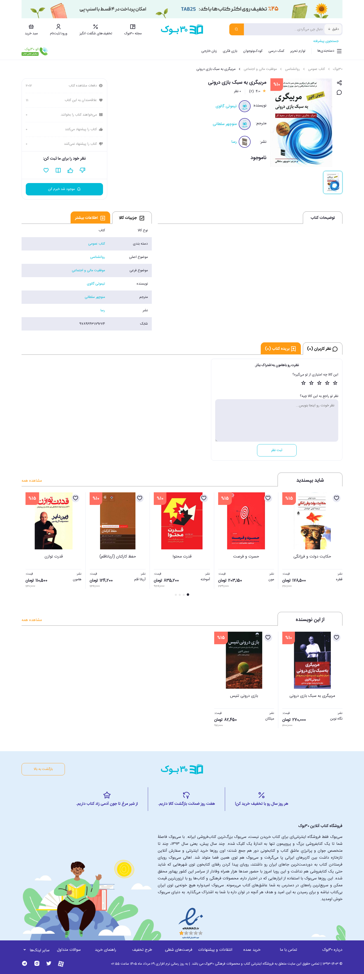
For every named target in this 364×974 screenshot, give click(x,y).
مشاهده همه (32, 480)
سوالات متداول (69, 950)
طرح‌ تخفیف (142, 950)
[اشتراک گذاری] (339, 83)
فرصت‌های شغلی (178, 950)
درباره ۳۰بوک (332, 950)
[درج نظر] (339, 93)
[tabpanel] (87, 277)
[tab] (132, 217)
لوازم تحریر (297, 51)
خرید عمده (251, 950)
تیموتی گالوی (226, 106)
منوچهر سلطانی (225, 124)
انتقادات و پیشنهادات (215, 950)
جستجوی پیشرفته (325, 41)
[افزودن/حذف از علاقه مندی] (336, 498)
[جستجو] (236, 29)
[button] (28, 545)
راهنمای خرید (105, 950)
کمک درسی (276, 51)
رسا (234, 142)
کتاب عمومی (316, 69)
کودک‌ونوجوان (252, 51)
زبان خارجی (209, 51)
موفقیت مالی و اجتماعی (260, 69)
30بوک (337, 69)
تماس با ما (288, 950)
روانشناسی (292, 69)
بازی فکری (230, 51)
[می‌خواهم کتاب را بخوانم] (58, 170)
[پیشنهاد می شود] (70, 170)
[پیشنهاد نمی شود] (82, 170)
